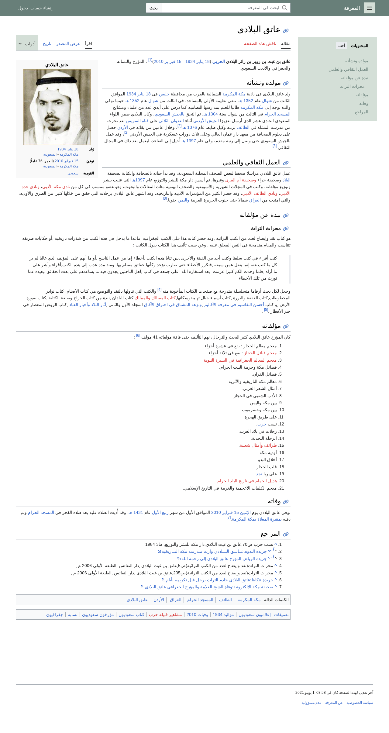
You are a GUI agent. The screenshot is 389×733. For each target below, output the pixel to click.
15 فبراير (71, 161)
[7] (229, 517)
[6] (138, 335)
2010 (59, 161)
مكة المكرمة (69, 154)
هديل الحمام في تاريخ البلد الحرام (247, 480)
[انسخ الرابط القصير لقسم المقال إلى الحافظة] (286, 83)
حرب (262, 424)
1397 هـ (189, 140)
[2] (179, 126)
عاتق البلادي (137, 599)
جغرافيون (54, 614)
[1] (150, 60)
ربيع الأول (160, 512)
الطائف (243, 127)
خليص (164, 93)
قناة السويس (137, 120)
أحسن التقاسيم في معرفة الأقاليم (234, 304)
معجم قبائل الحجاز (260, 352)
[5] (266, 309)
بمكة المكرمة (244, 519)
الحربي (218, 61)
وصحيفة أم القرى (240, 179)
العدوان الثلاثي (171, 120)
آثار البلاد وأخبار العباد (87, 304)
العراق (255, 200)
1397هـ (138, 179)
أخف (341, 45)
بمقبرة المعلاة (269, 519)
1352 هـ (246, 100)
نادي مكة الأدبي (56, 186)
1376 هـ (190, 127)
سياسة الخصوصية (359, 702)
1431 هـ (136, 512)
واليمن (183, 200)
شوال (267, 100)
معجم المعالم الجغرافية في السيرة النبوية (240, 360)
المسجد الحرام (277, 114)
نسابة (72, 614)
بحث (154, 7)
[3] (275, 146)
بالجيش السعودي (169, 114)
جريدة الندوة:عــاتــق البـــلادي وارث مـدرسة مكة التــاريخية (214, 551)
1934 (61, 149)
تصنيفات (281, 614)
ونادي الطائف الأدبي (259, 193)
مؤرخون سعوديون (98, 614)
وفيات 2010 (197, 614)
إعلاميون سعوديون (255, 614)
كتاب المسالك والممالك (155, 297)
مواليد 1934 (223, 614)
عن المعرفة (334, 702)
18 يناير (72, 149)
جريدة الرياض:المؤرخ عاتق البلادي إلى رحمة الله (224, 558)
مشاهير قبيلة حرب (165, 614)
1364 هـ (211, 114)
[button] (369, 7)
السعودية (50, 154)
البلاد (287, 179)
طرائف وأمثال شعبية (258, 445)
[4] (159, 289)
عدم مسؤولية (311, 702)
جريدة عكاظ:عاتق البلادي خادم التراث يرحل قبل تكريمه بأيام (219, 579)
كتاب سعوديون (131, 614)
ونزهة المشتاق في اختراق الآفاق (173, 304)
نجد (259, 473)
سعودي (72, 173)
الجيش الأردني (206, 120)
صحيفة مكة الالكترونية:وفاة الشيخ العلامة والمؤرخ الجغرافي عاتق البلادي (209, 586)
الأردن (122, 127)
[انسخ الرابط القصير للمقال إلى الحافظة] (286, 31)
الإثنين (245, 512)
